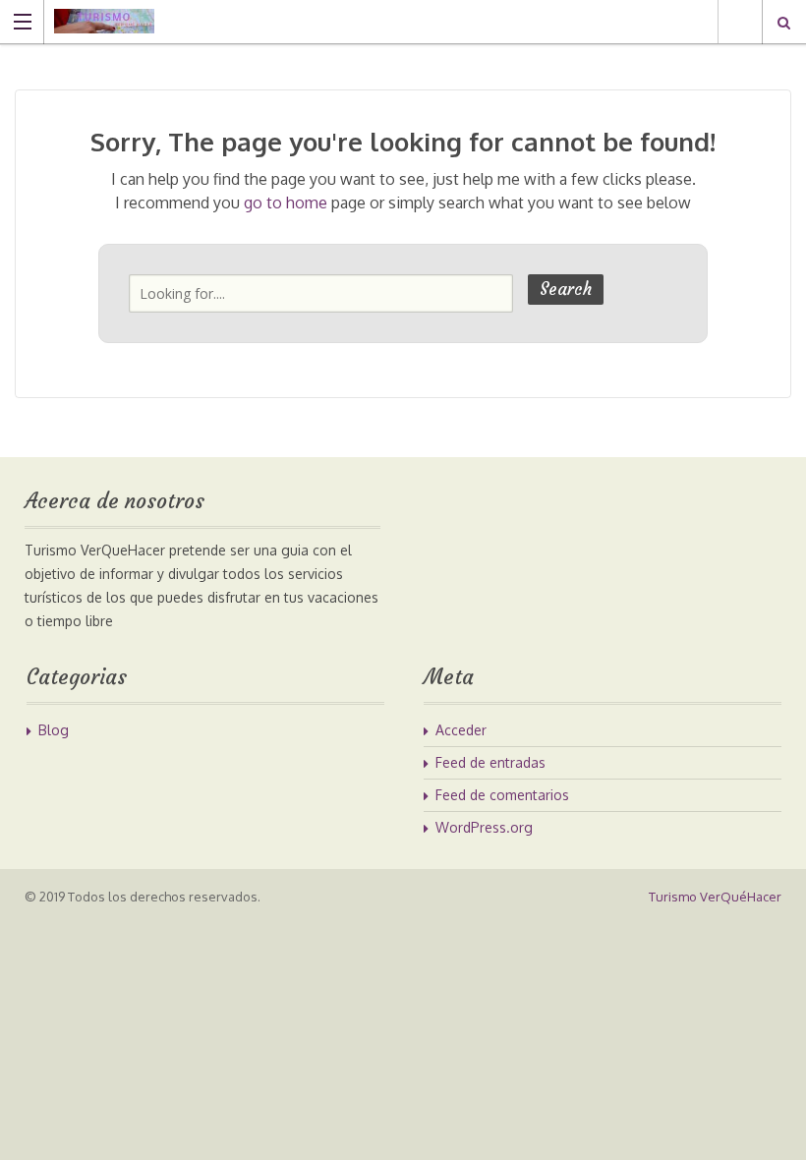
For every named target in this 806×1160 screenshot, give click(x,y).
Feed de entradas (490, 762)
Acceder (461, 730)
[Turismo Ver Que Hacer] (384, 21)
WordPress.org (484, 827)
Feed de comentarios (502, 794)
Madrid (740, 21)
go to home (285, 202)
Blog (53, 730)
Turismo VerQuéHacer (715, 896)
